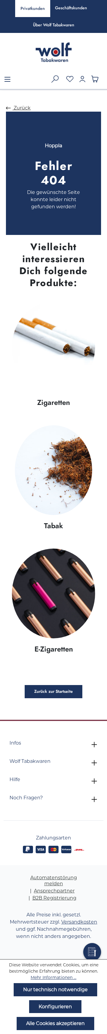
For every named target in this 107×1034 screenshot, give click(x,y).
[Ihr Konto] (82, 79)
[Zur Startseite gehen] (53, 52)
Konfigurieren (55, 1006)
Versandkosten (79, 922)
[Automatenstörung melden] (92, 952)
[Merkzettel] (70, 79)
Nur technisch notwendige (55, 989)
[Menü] (7, 79)
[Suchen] (55, 79)
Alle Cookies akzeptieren (55, 1023)
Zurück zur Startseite (53, 691)
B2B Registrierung (54, 898)
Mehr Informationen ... (53, 977)
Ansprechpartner (54, 891)
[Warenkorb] (95, 79)
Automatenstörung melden (53, 880)
